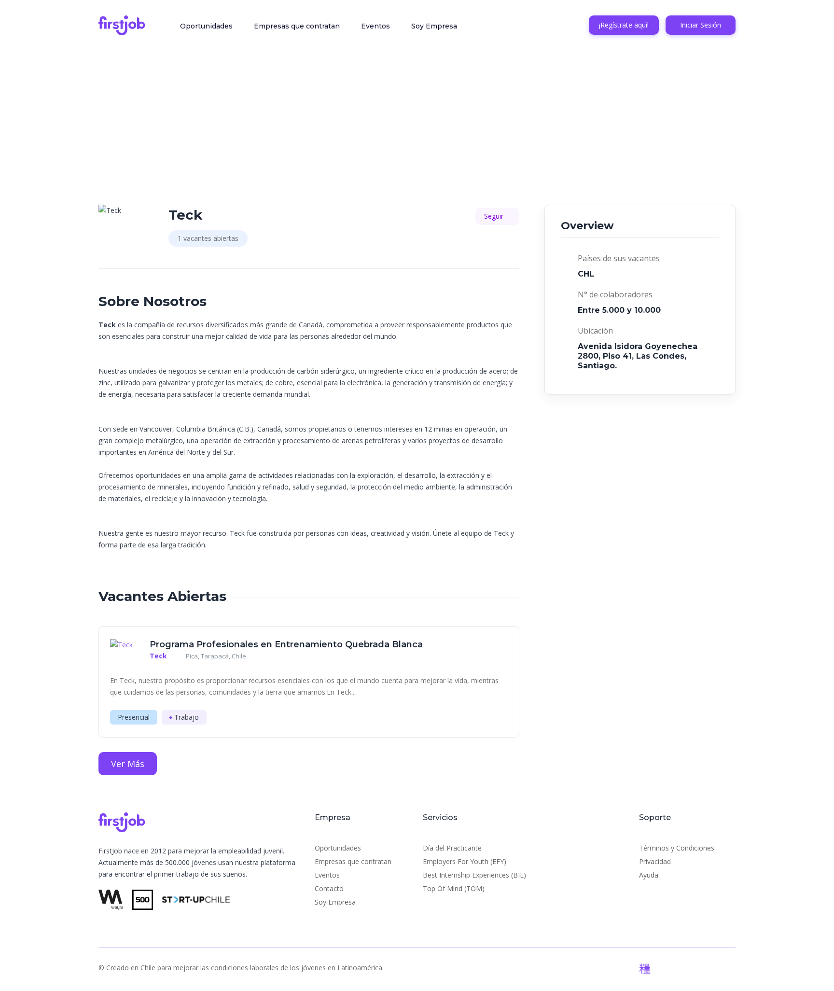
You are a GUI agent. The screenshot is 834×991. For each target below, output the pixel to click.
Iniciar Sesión (700, 24)
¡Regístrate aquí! (624, 24)
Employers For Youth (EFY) (464, 861)
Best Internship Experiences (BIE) (474, 874)
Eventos (375, 26)
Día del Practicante (452, 847)
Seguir (494, 216)
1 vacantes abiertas (208, 238)
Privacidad (655, 861)
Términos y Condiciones (676, 847)
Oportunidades (206, 26)
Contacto (329, 888)
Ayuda (648, 874)
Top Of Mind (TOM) (454, 888)
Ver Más (127, 763)
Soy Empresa (434, 26)
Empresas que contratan (297, 26)
